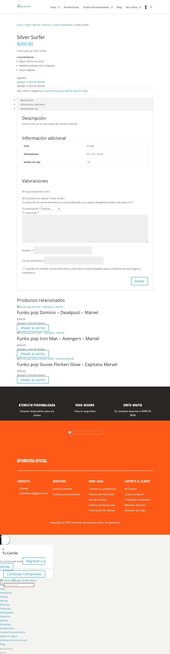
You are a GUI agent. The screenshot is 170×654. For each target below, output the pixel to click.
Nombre (27, 250)
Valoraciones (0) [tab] (29, 108)
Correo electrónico (33, 260)
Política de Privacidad (101, 494)
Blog (119, 7)
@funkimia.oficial (32, 461)
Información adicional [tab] (32, 104)
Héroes (36, 24)
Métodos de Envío (135, 505)
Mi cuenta (131, 7)
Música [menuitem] (4, 620)
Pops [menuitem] (2, 588)
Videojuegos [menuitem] (6, 612)
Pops (53, 7)
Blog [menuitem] (2, 644)
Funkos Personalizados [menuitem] (12, 632)
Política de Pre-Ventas (102, 510)
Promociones (71, 7)
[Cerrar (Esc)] (11, 648)
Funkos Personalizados (96, 7)
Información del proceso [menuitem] (13, 640)
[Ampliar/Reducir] (1, 648)
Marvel (46, 24)
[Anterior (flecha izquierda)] (1, 652)
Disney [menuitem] (3, 596)
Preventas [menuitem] (5, 624)
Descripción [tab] (27, 100)
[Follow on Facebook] (19, 453)
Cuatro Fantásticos (62, 24)
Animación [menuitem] (6, 592)
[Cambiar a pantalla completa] (4, 648)
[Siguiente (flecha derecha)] (4, 652)
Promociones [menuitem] (7, 628)
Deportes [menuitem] (5, 616)
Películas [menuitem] (5, 604)
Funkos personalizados (66, 494)
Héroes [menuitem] (4, 600)
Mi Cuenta (131, 488)
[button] (31, 81)
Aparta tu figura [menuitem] (9, 636)
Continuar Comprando (24, 574)
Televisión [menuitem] (5, 608)
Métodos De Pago (135, 510)
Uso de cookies (98, 499)
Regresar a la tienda (23, 564)
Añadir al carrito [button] (33, 328)
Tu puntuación (31, 208)
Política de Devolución (102, 505)
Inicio (20, 24)
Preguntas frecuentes (137, 499)
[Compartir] (8, 648)
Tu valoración (30, 212)
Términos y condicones (102, 488)
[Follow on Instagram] (26, 453)
